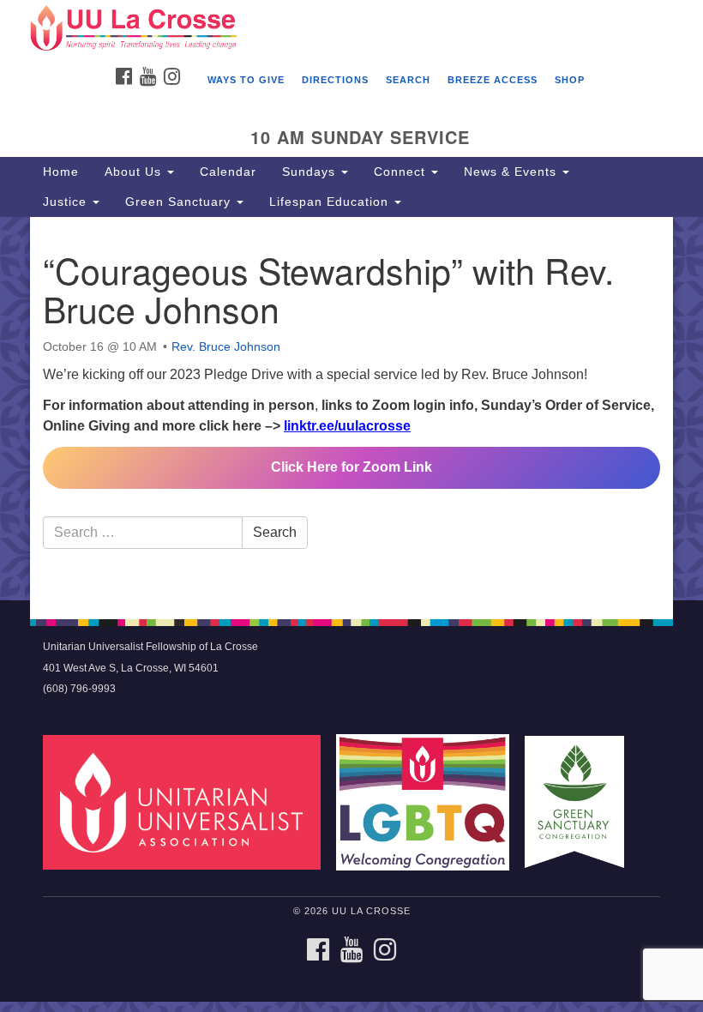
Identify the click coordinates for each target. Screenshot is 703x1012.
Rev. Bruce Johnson (225, 346)
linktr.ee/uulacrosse (347, 426)
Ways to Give (246, 80)
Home (61, 171)
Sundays (310, 171)
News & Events (512, 171)
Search (408, 80)
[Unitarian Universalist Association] (188, 801)
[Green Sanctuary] (580, 801)
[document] (351, 409)
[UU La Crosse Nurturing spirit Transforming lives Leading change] (351, 29)
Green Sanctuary (180, 201)
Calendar (228, 171)
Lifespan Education (331, 201)
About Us (135, 171)
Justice (67, 201)
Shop (570, 80)
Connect (402, 171)
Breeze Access (493, 80)
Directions (335, 80)
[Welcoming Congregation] (428, 801)
